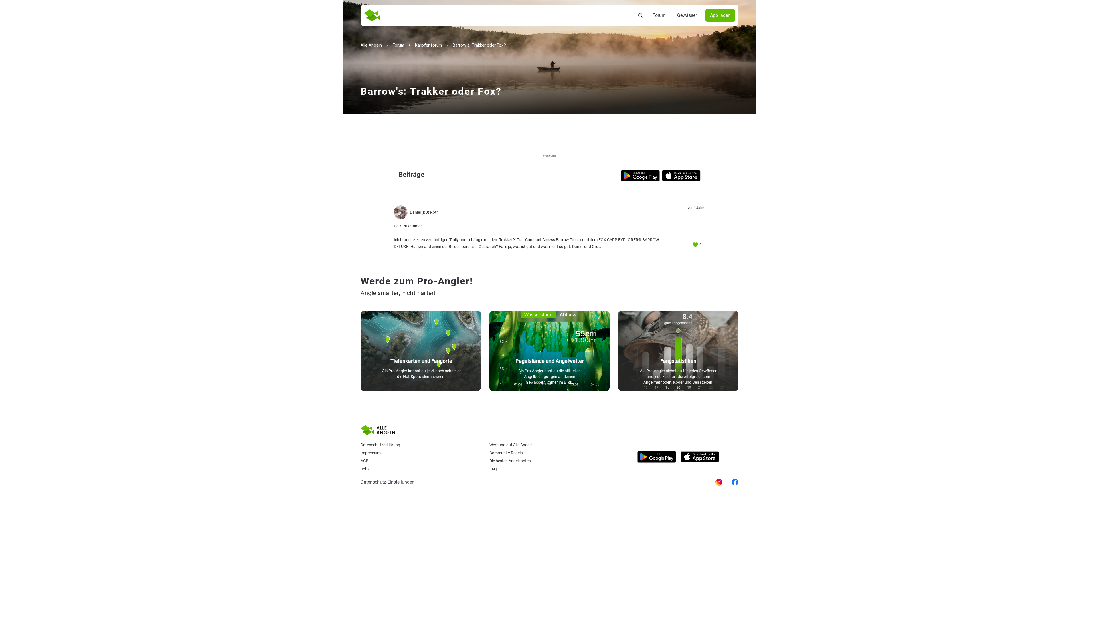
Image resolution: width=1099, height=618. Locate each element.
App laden (720, 15)
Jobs (365, 469)
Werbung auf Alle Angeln (511, 445)
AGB (365, 461)
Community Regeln (506, 453)
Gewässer (687, 15)
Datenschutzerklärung (380, 445)
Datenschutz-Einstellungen (387, 482)
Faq (493, 469)
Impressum (371, 453)
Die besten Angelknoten (510, 461)
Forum (659, 15)
